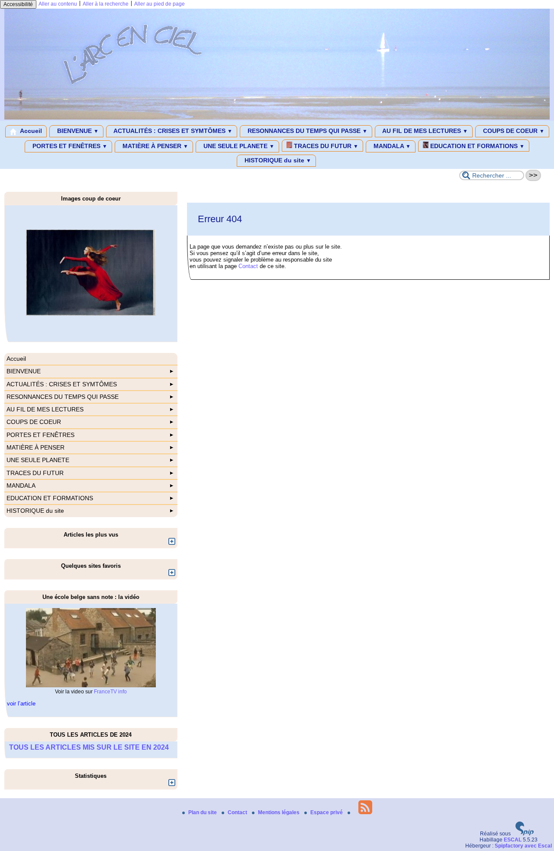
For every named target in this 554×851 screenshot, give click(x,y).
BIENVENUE (77, 130)
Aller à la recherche (106, 4)
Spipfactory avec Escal (523, 846)
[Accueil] (277, 118)
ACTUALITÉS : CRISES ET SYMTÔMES (172, 130)
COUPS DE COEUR (512, 130)
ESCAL (513, 840)
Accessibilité (18, 4)
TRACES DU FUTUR (325, 145)
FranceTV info (110, 692)
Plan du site (203, 812)
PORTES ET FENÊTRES (69, 145)
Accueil (30, 130)
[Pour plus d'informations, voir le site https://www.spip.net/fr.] (524, 834)
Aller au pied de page (159, 4)
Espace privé (327, 812)
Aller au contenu (58, 4)
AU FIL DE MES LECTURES (424, 130)
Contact (248, 266)
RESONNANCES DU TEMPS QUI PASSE (306, 130)
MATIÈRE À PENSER (154, 145)
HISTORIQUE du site (277, 160)
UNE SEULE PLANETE (238, 145)
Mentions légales (279, 812)
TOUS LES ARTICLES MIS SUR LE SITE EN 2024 (89, 747)
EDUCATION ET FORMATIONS (476, 145)
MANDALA (391, 145)
